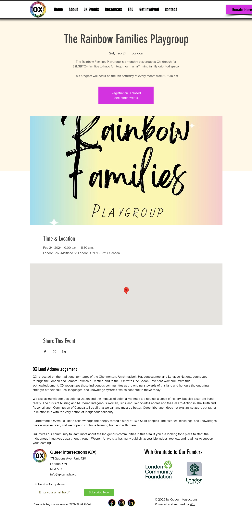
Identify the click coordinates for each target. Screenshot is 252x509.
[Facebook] (112, 503)
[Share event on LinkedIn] (64, 351)
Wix (192, 504)
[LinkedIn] (131, 503)
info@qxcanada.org (63, 474)
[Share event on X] (55, 351)
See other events (126, 97)
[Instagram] (121, 503)
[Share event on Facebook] (45, 351)
